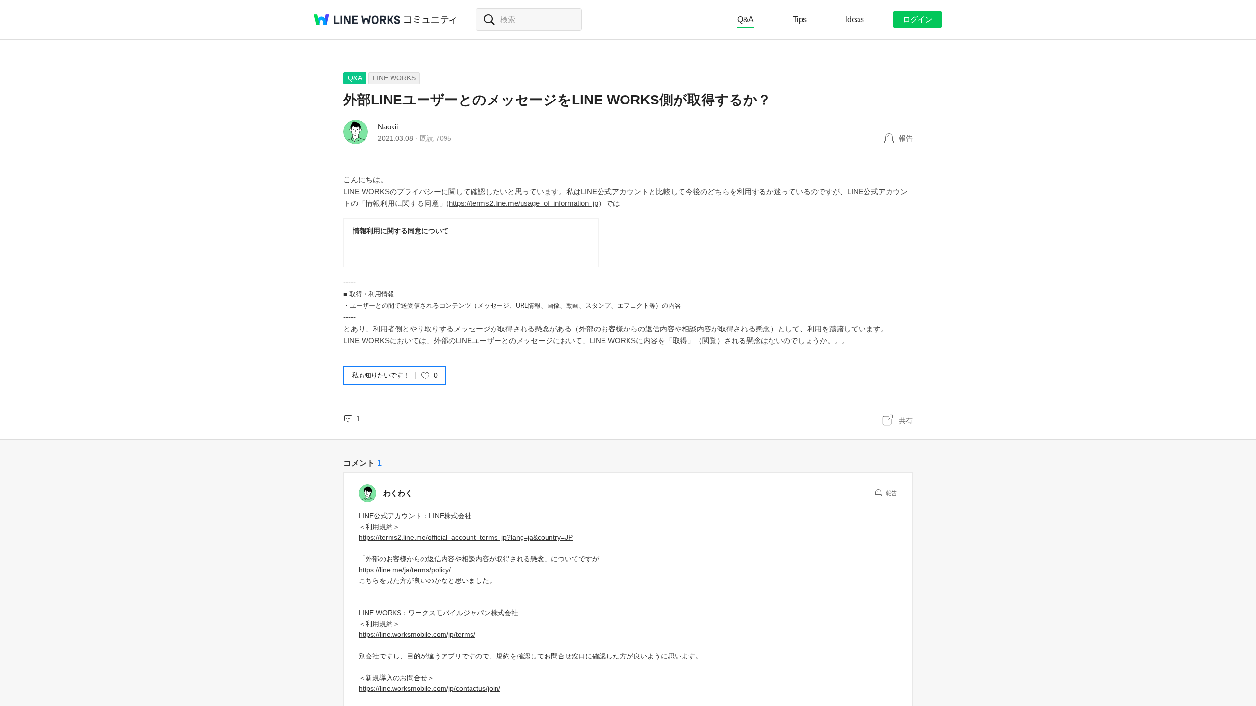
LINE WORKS (394, 78)
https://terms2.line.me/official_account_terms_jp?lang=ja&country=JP (466, 537)
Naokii (388, 127)
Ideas (855, 19)
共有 (906, 421)
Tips (800, 19)
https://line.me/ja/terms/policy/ (405, 570)
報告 (906, 138)
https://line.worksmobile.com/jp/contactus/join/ (429, 688)
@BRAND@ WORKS (357, 19)
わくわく (398, 493)
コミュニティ (430, 19)
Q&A (745, 19)
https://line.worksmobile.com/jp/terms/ (417, 634)
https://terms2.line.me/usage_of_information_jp (523, 203)
